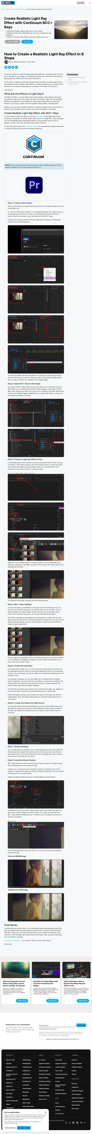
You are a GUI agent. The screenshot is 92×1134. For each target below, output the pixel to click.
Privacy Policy (65, 1035)
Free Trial (10, 42)
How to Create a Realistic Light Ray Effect (39, 9)
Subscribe (81, 1025)
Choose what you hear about (47, 1029)
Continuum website (31, 126)
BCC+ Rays (39, 116)
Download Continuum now (13, 940)
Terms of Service (55, 1120)
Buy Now (81, 3)
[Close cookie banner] (45, 1112)
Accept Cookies (24, 1128)
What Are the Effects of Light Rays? (76, 78)
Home (3, 9)
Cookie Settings (10, 1128)
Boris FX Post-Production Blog (15, 9)
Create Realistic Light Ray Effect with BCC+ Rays (77, 83)
